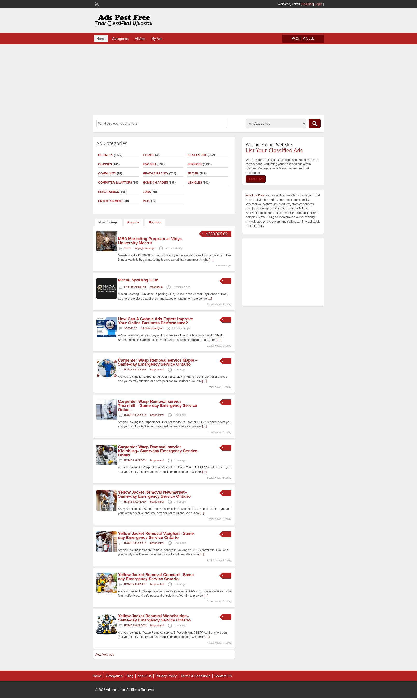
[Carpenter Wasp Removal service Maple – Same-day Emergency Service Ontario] (106, 377)
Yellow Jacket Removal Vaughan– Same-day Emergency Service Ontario (156, 535)
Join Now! (255, 179)
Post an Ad (303, 38)
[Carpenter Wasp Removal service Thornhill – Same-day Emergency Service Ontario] (106, 419)
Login (318, 4)
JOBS (147, 192)
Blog (130, 676)
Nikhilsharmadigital (151, 328)
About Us (145, 676)
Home (101, 39)
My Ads (156, 39)
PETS (146, 201)
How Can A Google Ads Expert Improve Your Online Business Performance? (155, 321)
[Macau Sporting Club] (106, 297)
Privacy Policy (166, 676)
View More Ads (104, 654)
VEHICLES (195, 182)
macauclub (156, 287)
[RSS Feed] (96, 4)
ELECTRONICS (108, 192)
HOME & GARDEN (155, 182)
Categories (120, 39)
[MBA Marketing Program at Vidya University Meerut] (106, 250)
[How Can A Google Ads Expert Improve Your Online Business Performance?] (106, 336)
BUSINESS (105, 155)
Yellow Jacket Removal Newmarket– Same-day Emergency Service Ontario (154, 494)
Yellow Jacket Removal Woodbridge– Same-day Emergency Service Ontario (154, 618)
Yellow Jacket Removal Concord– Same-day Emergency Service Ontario (156, 576)
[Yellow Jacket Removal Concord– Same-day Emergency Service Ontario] (106, 592)
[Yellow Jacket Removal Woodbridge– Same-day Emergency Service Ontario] (106, 633)
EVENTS (148, 155)
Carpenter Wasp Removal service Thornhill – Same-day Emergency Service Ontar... (157, 405)
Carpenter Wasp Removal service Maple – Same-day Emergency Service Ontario (157, 362)
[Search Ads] (315, 123)
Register (307, 4)
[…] (211, 259)
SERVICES (195, 164)
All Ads (140, 39)
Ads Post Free (255, 195)
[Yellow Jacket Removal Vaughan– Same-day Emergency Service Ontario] (106, 551)
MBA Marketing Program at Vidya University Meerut (150, 241)
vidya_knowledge (145, 248)
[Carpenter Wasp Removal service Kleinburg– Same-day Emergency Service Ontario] (106, 464)
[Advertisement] (208, 79)
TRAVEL (193, 173)
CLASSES (105, 164)
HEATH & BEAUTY (155, 173)
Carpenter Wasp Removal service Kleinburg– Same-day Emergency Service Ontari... (157, 451)
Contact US (223, 676)
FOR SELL (150, 164)
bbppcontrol (157, 369)
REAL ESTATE (197, 155)
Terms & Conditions (195, 676)
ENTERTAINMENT (110, 201)
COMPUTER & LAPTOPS (115, 182)
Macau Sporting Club (138, 280)
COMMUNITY (107, 173)
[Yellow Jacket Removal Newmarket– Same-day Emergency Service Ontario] (106, 509)
